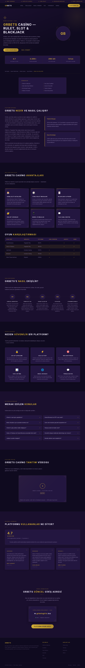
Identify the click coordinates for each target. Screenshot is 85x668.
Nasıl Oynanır (38, 5)
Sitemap (64, 647)
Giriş (21, 5)
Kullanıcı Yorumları (26, 90)
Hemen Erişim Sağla (11, 50)
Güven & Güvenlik (48, 85)
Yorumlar (51, 5)
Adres (57, 5)
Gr (8, 6)
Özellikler (28, 5)
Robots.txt (65, 650)
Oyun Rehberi (29, 71)
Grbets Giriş (65, 645)
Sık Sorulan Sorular (26, 88)
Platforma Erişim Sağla (42, 626)
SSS (45, 5)
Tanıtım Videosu (48, 88)
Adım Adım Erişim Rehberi (27, 85)
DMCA (64, 652)
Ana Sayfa (7, 71)
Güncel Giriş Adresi (48, 90)
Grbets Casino (23, 71)
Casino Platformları (14, 71)
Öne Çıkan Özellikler (48, 83)
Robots (74, 665)
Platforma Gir (74, 5)
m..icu (42, 613)
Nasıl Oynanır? (25, 50)
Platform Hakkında (26, 83)
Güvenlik (44, 652)
